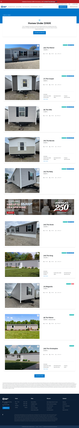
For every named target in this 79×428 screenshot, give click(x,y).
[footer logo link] (5, 399)
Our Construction (26, 6)
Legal (37, 426)
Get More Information (40, 32)
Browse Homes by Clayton (51, 404)
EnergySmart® (49, 408)
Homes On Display (34, 408)
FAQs (64, 408)
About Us (41, 6)
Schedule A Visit (63, 6)
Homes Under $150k (34, 410)
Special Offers (19, 6)
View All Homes (7, 15)
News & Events (65, 410)
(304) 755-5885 (75, 4)
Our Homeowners (34, 6)
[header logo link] (4, 7)
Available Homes (11, 6)
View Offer (10, 212)
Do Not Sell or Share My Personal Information (50, 426)
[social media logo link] (2, 414)
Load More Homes (39, 375)
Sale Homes (33, 406)
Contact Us (6, 407)
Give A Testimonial (66, 406)
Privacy (40, 426)
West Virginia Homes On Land (52, 402)
